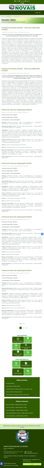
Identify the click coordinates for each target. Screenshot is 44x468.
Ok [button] (32, 464)
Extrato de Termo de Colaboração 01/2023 (17, 270)
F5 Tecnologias (14, 465)
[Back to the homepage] (22, 7)
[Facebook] (22, 3)
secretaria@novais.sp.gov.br (32, 453)
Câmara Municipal (8, 455)
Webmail (28, 1)
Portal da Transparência (30, 455)
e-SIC (16, 1)
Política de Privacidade (18, 455)
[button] (38, 12)
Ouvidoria (22, 1)
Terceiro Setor (8, 20)
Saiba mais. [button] (28, 461)
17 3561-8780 (29, 451)
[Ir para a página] (26, 328)
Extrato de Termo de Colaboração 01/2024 (16, 163)
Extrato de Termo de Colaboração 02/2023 (17, 217)
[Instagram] (21, 3)
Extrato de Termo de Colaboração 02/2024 (17, 110)
